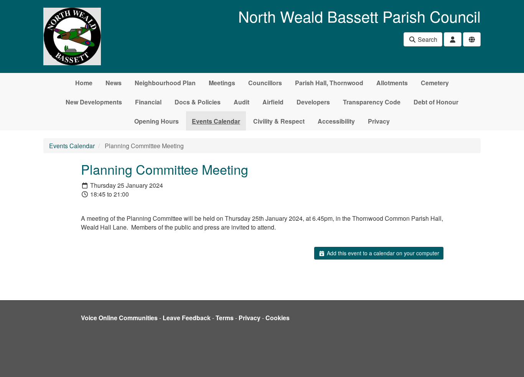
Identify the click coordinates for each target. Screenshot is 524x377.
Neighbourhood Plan (165, 82)
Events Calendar (216, 121)
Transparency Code (371, 102)
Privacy (379, 121)
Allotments (392, 82)
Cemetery (435, 82)
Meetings (222, 82)
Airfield (272, 102)
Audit (241, 102)
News (113, 82)
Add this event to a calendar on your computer (382, 253)
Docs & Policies (198, 102)
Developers (313, 102)
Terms (225, 317)
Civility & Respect (279, 121)
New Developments (94, 102)
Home (83, 82)
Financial (148, 102)
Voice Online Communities (119, 317)
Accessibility (336, 121)
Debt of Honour (436, 102)
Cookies (277, 317)
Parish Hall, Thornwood (329, 82)
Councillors (265, 82)
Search (426, 39)
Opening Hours (156, 121)
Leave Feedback (187, 317)
